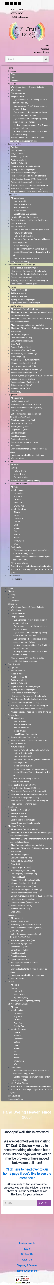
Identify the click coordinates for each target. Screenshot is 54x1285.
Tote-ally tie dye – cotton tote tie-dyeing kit (29, 185)
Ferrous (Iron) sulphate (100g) (24, 353)
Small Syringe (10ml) (20, 426)
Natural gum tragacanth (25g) (23, 366)
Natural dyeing (20, 471)
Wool (16, 544)
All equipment (17, 398)
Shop (13, 74)
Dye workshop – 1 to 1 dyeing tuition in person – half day (30, 101)
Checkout (15, 80)
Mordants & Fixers (15, 306)
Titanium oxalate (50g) (20, 388)
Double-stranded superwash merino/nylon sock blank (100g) (31, 558)
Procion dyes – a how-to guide (24, 284)
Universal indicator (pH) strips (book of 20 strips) (28, 450)
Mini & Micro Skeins (19, 563)
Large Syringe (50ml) (20, 430)
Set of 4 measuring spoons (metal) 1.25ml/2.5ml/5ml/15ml (25, 415)
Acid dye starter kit (19, 160)
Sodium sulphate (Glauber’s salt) (25, 382)
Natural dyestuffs (18, 223)
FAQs (27, 1248)
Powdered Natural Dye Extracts (24, 217)
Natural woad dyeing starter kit (27, 258)
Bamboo (17, 515)
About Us (27, 1259)
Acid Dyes (12, 287)
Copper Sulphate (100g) (21, 347)
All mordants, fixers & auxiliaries (24, 309)
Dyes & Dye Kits (14, 144)
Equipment (12, 395)
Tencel (17, 537)
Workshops (16, 90)
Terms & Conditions (27, 1270)
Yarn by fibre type (18, 509)
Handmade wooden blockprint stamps (27, 455)
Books (10, 461)
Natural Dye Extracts (22, 204)
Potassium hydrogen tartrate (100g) (26, 369)
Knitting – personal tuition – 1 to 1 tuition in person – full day (32, 133)
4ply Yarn (18, 496)
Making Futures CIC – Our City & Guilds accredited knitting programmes (27, 139)
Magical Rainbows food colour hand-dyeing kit (31, 191)
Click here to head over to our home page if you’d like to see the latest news (27, 1173)
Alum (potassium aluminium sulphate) (27, 325)
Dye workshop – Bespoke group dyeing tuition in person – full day (30, 120)
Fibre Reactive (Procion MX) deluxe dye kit (29, 179)
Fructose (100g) (18, 356)
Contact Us (27, 1254)
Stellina (17, 534)
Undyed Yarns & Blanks (17, 483)
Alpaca (17, 512)
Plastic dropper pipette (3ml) (23, 420)
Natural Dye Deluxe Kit (23, 236)
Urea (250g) (16, 391)
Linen (16, 525)
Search (43, 1203)
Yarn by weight (17, 490)
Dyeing (14, 468)
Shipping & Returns (27, 1265)
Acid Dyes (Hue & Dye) (20, 157)
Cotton (17, 522)
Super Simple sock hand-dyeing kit (25, 166)
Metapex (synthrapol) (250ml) (23, 363)
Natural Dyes (13, 195)
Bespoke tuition (17, 96)
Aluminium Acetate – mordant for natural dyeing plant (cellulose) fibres (31, 314)
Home (10, 68)
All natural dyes (17, 198)
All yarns (14, 487)
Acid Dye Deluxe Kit (19, 163)
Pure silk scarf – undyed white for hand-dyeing (31, 566)
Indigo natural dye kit (23, 246)
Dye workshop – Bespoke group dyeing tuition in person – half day (30, 114)
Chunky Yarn (19, 506)
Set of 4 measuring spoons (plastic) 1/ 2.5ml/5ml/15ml (27, 409)
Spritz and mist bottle (20, 439)
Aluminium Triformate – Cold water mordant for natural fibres (31, 330)
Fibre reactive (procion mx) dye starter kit (28, 176)
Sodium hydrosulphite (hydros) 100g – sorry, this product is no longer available (31, 377)
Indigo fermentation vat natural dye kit (30, 249)
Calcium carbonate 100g (21, 338)
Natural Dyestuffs (21, 207)
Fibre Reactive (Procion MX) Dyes (25, 172)
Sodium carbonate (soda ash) (24, 372)
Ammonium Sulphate (20, 334)
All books (15, 464)
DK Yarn (17, 499)
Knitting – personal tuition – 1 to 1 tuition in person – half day (32, 126)
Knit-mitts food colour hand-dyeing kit (27, 188)
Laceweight (19, 493)
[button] (27, 585)
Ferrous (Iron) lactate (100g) (23, 350)
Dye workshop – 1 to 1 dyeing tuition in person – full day (30, 107)
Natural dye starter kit (23, 233)
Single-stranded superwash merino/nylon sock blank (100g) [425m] (31, 552)
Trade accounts (27, 1243)
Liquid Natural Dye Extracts (25, 214)
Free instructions (15, 579)
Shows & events (18, 93)
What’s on (12, 84)
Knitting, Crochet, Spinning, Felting (25, 480)
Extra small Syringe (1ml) (21, 423)
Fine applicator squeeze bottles (24, 442)
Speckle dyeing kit (18, 433)
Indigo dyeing (19, 474)
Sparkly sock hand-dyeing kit (23, 169)
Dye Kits (14, 147)
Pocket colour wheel (20, 401)
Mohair (17, 528)
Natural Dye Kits (18, 150)
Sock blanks (16, 547)
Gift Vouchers (14, 576)
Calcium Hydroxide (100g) (22, 341)
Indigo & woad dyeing (20, 261)
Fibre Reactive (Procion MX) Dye (21, 264)
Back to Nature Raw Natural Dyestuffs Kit (31, 230)
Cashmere (18, 518)
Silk (15, 531)
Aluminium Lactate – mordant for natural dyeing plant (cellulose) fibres (31, 320)
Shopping (12, 71)
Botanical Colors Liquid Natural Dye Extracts (29, 220)
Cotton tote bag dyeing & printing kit (26, 182)
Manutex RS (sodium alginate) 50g (25, 360)
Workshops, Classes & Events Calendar (28, 87)
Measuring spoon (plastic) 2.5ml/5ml (26, 404)
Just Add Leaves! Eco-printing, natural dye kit (31, 253)
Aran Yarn (18, 503)
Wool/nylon (19, 541)
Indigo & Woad (17, 153)
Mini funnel (15, 445)
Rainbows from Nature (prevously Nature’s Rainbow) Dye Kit (31, 241)
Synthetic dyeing (21, 477)
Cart (13, 77)
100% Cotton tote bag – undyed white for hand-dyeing (31, 571)
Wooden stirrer (17, 458)
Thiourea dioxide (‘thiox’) (21, 385)
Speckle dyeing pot (19, 436)
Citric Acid (15, 344)
